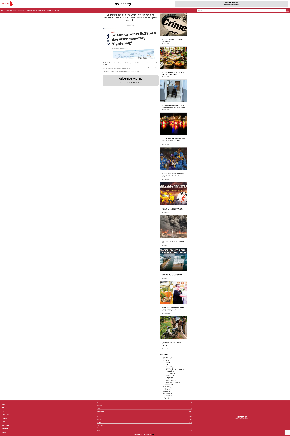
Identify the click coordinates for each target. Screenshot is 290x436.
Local (164, 386)
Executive (169, 371)
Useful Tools (5, 425)
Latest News (166, 384)
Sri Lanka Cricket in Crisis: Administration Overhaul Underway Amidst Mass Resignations (173, 175)
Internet (168, 395)
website (105, 64)
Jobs (164, 361)
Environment (166, 357)
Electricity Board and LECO (174, 370)
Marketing (169, 377)
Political (165, 390)
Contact (4, 432)
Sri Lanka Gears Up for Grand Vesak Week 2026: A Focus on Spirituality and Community (173, 140)
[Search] (287, 10)
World (164, 399)
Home (3, 404)
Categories (5, 408)
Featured (165, 359)
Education (169, 368)
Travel (165, 397)
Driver (168, 366)
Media (168, 379)
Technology (166, 393)
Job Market (5, 428)
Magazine (166, 388)
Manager (168, 375)
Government (169, 373)
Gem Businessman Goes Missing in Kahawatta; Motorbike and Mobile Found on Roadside (173, 343)
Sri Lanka (116, 63)
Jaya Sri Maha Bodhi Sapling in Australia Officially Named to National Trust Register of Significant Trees (173, 309)
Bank (167, 362)
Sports (165, 391)
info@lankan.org (234, 4)
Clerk (167, 364)
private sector (170, 380)
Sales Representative (172, 382)
